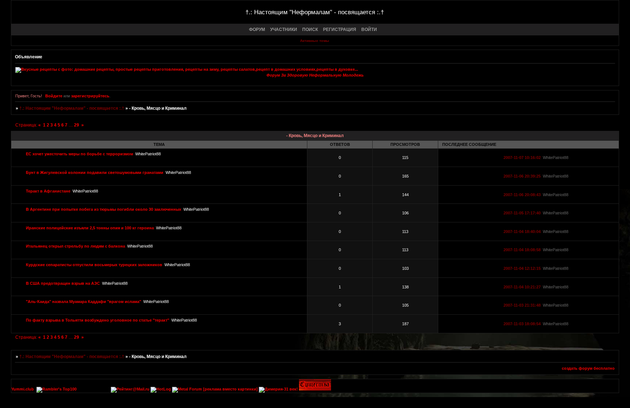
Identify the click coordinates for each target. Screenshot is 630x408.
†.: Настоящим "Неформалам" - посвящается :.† (71, 108)
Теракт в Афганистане (48, 191)
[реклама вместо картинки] (230, 389)
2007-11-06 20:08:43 (522, 195)
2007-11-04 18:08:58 (522, 250)
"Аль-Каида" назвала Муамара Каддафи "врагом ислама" (83, 301)
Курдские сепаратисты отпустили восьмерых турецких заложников (94, 265)
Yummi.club (22, 389)
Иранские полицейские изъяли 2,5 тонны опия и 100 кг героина (90, 228)
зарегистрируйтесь (90, 96)
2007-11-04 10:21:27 (522, 287)
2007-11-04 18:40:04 (522, 231)
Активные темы (314, 41)
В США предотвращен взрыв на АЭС (63, 283)
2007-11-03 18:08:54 (522, 324)
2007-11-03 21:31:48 (522, 305)
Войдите (53, 96)
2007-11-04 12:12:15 (522, 268)
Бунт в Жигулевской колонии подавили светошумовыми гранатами (94, 172)
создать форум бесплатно (588, 368)
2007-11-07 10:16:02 (522, 157)
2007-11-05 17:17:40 (522, 213)
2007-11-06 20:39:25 (522, 176)
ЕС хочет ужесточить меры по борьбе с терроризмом (79, 154)
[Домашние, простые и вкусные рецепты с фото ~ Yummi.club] (315, 70)
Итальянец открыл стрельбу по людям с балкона (75, 246)
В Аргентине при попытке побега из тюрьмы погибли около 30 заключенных (103, 209)
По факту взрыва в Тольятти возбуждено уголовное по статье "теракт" (97, 320)
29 (76, 125)
